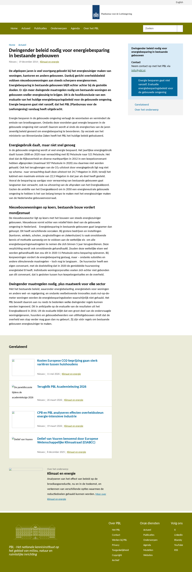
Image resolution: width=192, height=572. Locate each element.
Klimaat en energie (49, 62)
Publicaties (40, 28)
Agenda (75, 28)
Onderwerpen (59, 28)
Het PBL (116, 530)
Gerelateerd (142, 104)
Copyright (117, 555)
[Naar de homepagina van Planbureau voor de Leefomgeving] (96, 14)
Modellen (148, 550)
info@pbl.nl (138, 70)
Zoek (180, 28)
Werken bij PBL (119, 540)
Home (14, 28)
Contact (116, 535)
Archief (115, 560)
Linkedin (178, 535)
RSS (176, 550)
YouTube (178, 545)
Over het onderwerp (147, 109)
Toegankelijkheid (120, 550)
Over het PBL (91, 28)
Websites (148, 555)
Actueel (26, 28)
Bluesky (178, 540)
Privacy (115, 545)
